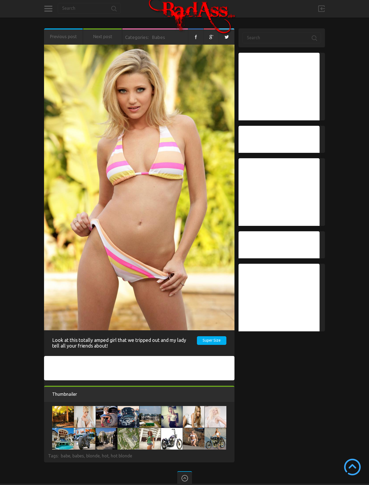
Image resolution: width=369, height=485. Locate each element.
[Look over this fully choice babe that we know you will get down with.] (172, 409)
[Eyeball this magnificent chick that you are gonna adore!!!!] (193, 409)
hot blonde (121, 455)
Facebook (195, 36)
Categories (48, 9)
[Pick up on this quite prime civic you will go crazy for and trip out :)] (128, 409)
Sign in (321, 8)
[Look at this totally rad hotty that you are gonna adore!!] (107, 409)
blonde (93, 455)
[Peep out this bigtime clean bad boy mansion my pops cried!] (128, 431)
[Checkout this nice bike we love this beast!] (84, 431)
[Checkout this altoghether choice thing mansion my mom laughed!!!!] (63, 431)
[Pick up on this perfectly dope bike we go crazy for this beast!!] (215, 431)
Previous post (63, 36)
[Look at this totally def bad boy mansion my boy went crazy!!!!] (106, 431)
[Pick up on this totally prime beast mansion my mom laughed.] (150, 409)
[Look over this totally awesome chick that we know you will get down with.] (150, 431)
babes (78, 455)
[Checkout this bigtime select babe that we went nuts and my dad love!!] (85, 409)
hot (105, 455)
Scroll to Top (352, 467)
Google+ (211, 36)
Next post (102, 36)
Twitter (226, 36)
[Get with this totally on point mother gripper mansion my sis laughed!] (63, 409)
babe (65, 455)
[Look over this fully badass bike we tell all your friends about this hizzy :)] (172, 431)
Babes (158, 37)
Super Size (212, 340)
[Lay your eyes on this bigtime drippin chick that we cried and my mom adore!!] (193, 431)
